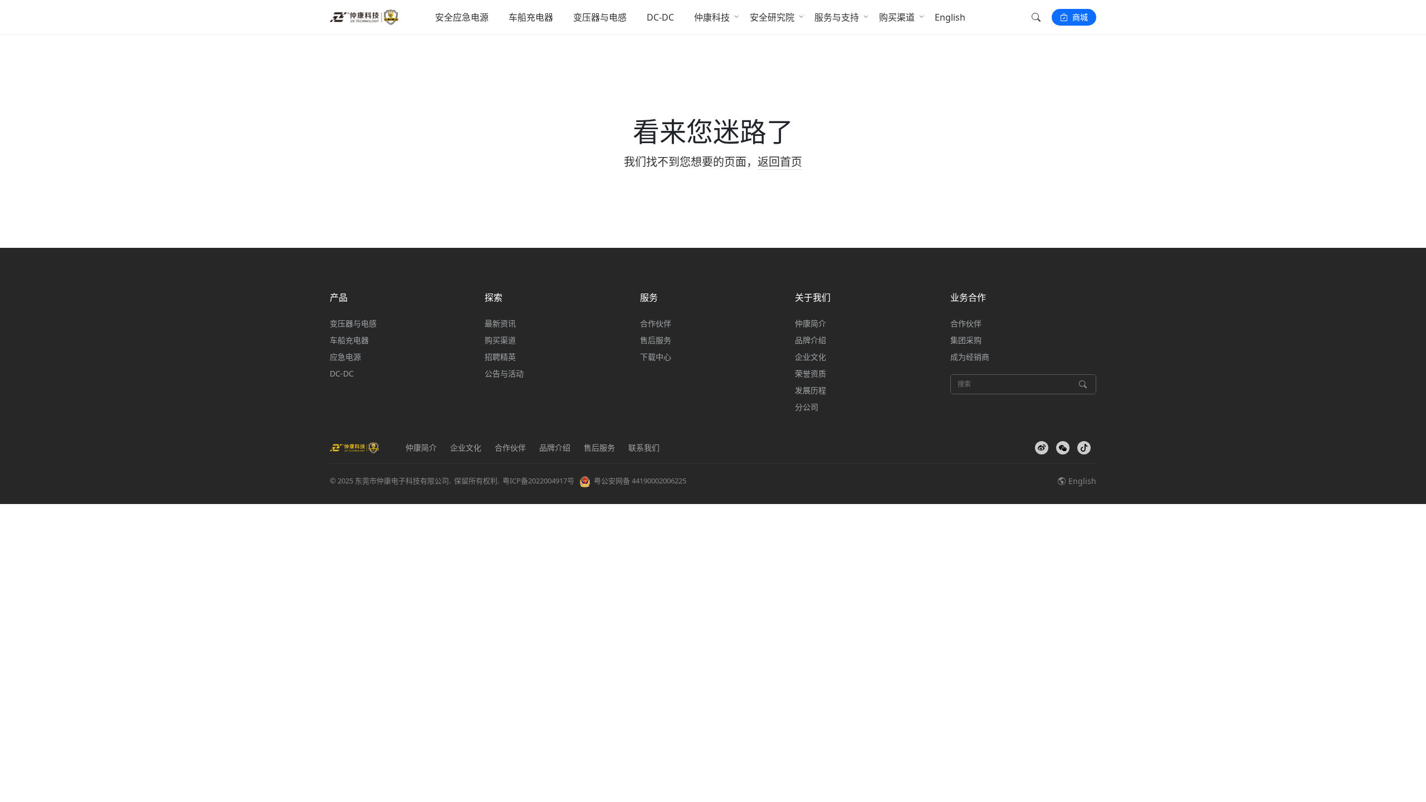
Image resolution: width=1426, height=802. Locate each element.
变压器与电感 (600, 17)
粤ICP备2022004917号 (538, 481)
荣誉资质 (810, 373)
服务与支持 (836, 17)
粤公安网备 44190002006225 (640, 481)
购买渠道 (897, 17)
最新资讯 (500, 323)
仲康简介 (810, 323)
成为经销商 (969, 356)
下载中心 (655, 356)
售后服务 (655, 340)
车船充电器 (531, 17)
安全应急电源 (462, 17)
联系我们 (644, 447)
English (950, 17)
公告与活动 (504, 373)
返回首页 (780, 161)
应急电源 (345, 356)
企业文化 (810, 356)
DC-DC (660, 17)
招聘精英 (500, 356)
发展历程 (810, 390)
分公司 (806, 407)
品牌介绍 (810, 340)
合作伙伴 (655, 323)
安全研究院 (772, 17)
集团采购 (965, 340)
